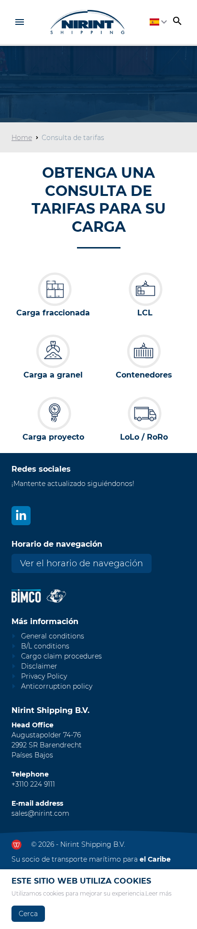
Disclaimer (39, 666)
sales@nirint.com (40, 813)
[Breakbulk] (53, 289)
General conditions (52, 636)
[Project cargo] (53, 413)
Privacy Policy (44, 676)
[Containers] (144, 351)
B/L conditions (45, 646)
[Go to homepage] (87, 22)
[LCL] (145, 289)
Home (21, 137)
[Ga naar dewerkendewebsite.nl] (16, 845)
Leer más (158, 893)
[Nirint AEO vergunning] (56, 596)
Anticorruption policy (56, 686)
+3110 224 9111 (33, 784)
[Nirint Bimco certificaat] (28, 596)
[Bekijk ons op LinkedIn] (21, 515)
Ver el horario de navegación (81, 563)
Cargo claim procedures (61, 656)
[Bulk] (53, 351)
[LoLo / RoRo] (144, 413)
